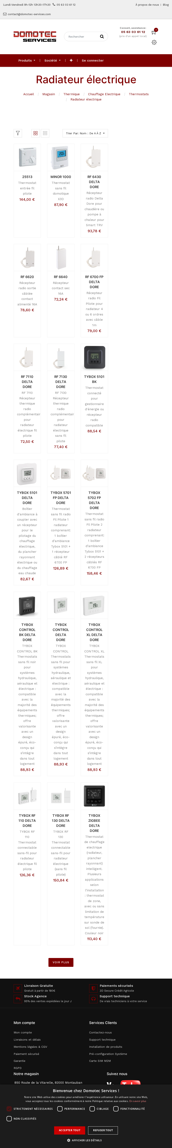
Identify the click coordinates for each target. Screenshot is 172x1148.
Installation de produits (105, 1046)
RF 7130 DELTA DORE (60, 382)
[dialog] (86, 1116)
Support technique (102, 1039)
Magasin (48, 94)
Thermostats (139, 94)
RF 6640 (61, 277)
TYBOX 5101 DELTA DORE (27, 498)
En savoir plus (137, 1101)
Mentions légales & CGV (30, 1046)
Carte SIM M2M (100, 1060)
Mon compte (23, 1032)
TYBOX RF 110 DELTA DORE (27, 820)
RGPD (18, 1068)
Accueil (28, 94)
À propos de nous (147, 4)
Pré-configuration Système (108, 1054)
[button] (71, 60)
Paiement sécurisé (26, 1054)
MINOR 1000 (61, 177)
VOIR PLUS (61, 962)
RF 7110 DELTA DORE (27, 382)
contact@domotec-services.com (29, 14)
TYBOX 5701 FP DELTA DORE (61, 498)
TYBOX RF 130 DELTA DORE (61, 820)
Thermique (71, 94)
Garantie (19, 1060)
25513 (27, 177)
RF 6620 (27, 277)
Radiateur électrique (86, 99)
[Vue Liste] (45, 133)
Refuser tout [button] (103, 1130)
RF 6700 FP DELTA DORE (94, 282)
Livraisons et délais (27, 1039)
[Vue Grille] (35, 133)
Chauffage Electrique (104, 94)
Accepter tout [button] (69, 1130)
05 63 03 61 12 (66, 4)
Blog (166, 4)
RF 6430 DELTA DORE (94, 182)
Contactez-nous (100, 1032)
